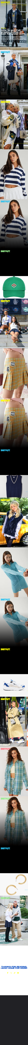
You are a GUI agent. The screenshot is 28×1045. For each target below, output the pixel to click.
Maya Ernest (3, 5)
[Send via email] (18, 973)
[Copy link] (14, 973)
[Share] (7, 973)
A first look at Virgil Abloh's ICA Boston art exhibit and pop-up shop (14, 926)
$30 (23, 827)
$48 (16, 262)
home (11, 968)
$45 (24, 630)
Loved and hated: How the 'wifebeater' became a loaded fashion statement (13, 917)
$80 (3, 658)
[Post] (11, 973)
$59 (15, 429)
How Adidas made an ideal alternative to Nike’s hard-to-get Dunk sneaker (14, 922)
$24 (14, 858)
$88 (3, 461)
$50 (23, 230)
